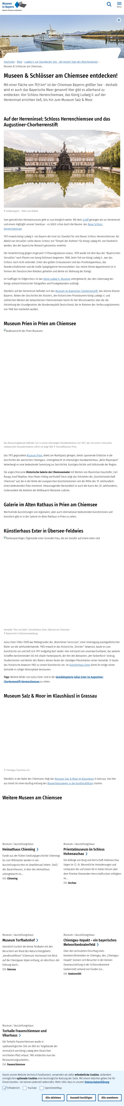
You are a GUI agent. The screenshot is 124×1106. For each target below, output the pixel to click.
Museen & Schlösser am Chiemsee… (23, 66)
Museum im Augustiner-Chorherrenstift (76, 291)
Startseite (9, 62)
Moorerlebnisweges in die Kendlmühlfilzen (70, 783)
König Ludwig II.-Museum (56, 279)
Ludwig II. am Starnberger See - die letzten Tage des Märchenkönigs (61, 62)
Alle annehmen (109, 1097)
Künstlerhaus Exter (79, 665)
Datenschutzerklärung (97, 1082)
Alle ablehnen (53, 1097)
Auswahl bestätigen (81, 1097)
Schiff (86, 219)
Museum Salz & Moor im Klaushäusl (74, 779)
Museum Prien (34, 455)
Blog (19, 62)
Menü (119, 7)
